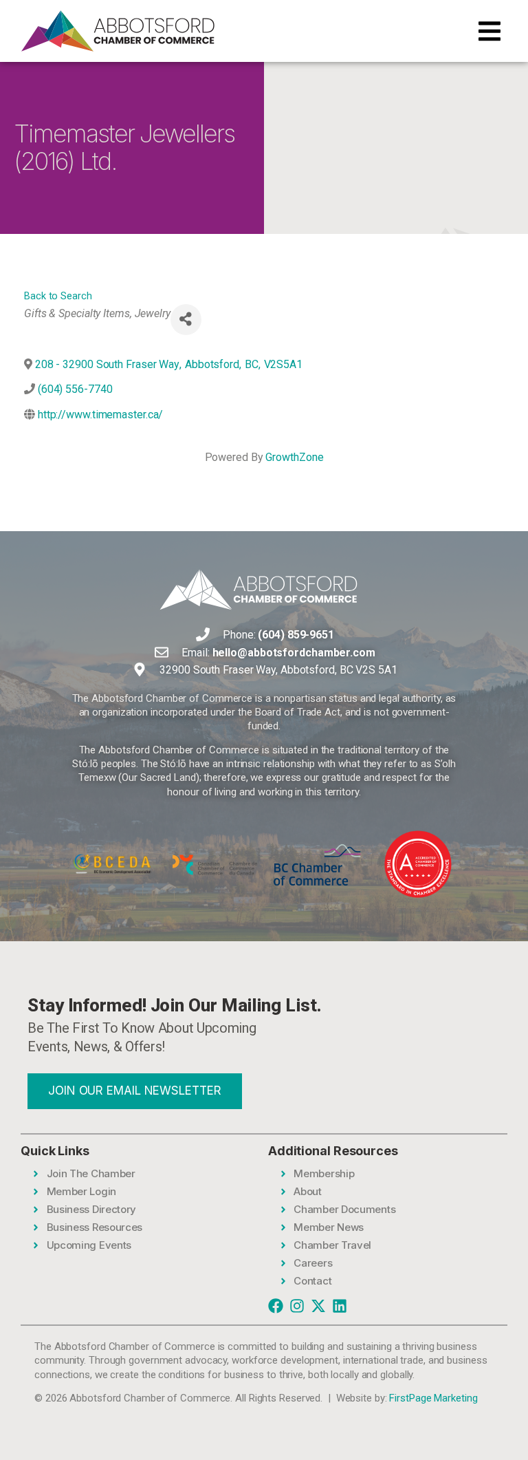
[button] (489, 31)
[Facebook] (275, 1305)
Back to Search (58, 296)
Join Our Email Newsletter (134, 1090)
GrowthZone (294, 457)
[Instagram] (297, 1305)
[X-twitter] (318, 1305)
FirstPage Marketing (433, 1398)
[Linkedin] (339, 1305)
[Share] (185, 319)
